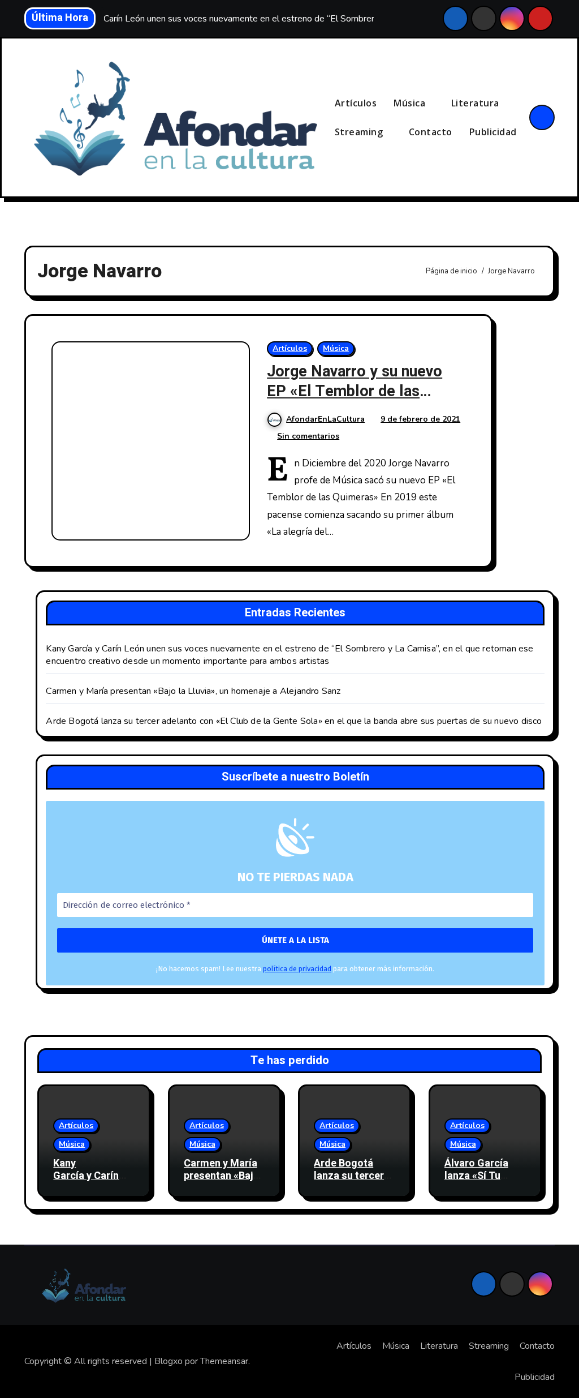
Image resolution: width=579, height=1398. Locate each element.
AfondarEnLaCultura (325, 419)
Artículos (356, 103)
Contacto (430, 132)
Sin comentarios (308, 436)
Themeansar (224, 1361)
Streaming (360, 132)
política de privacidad (297, 968)
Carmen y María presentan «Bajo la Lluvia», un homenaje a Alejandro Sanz (193, 691)
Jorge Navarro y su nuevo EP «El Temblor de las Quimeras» (354, 391)
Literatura (476, 103)
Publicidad (493, 132)
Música (411, 103)
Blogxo (168, 1361)
